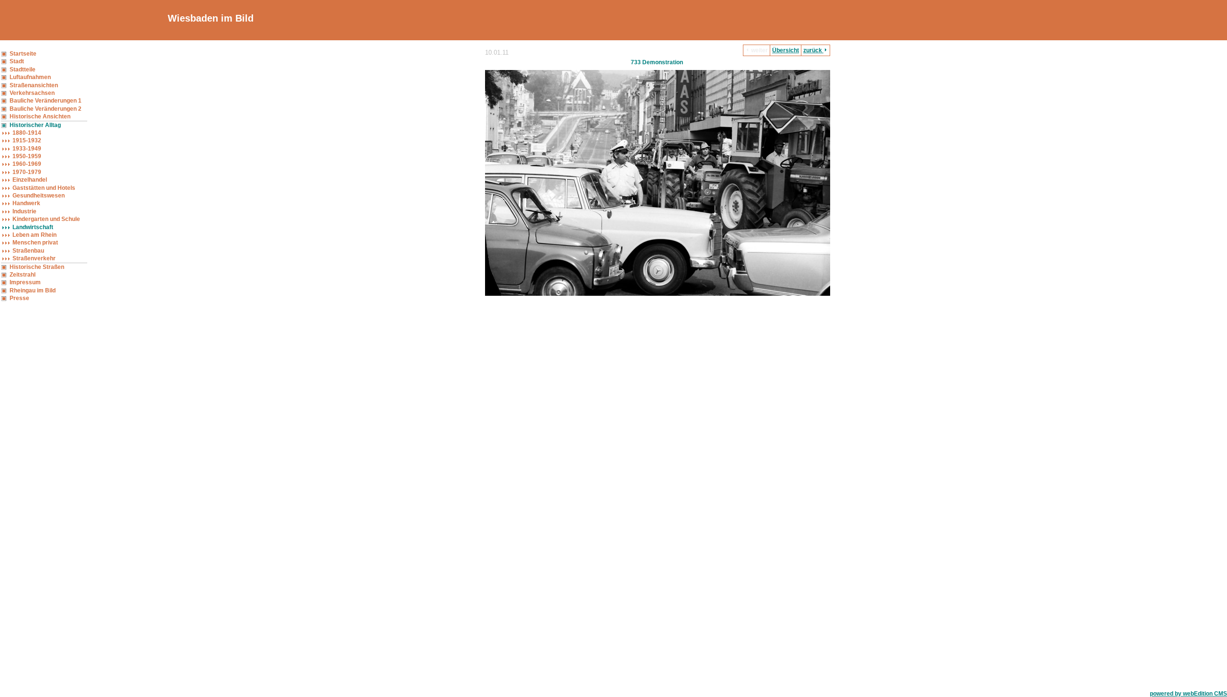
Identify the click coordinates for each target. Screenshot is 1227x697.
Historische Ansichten (40, 116)
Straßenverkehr (34, 258)
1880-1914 (26, 132)
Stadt (17, 61)
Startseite (23, 53)
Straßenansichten (34, 85)
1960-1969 (26, 164)
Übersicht (785, 50)
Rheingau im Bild (33, 290)
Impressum (25, 282)
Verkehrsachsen (32, 93)
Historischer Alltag (35, 125)
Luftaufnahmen (30, 77)
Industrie (24, 211)
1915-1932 (26, 140)
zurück (813, 50)
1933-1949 (26, 148)
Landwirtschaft (32, 227)
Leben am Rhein (34, 235)
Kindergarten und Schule (46, 219)
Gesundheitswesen (38, 195)
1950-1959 (26, 156)
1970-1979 (26, 172)
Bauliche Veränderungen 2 (45, 108)
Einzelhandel (29, 179)
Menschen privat (35, 242)
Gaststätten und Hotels (43, 188)
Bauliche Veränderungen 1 (45, 100)
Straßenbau (28, 250)
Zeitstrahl (22, 274)
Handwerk (26, 203)
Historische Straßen (37, 267)
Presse (19, 298)
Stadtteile (22, 69)
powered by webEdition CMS (1188, 693)
